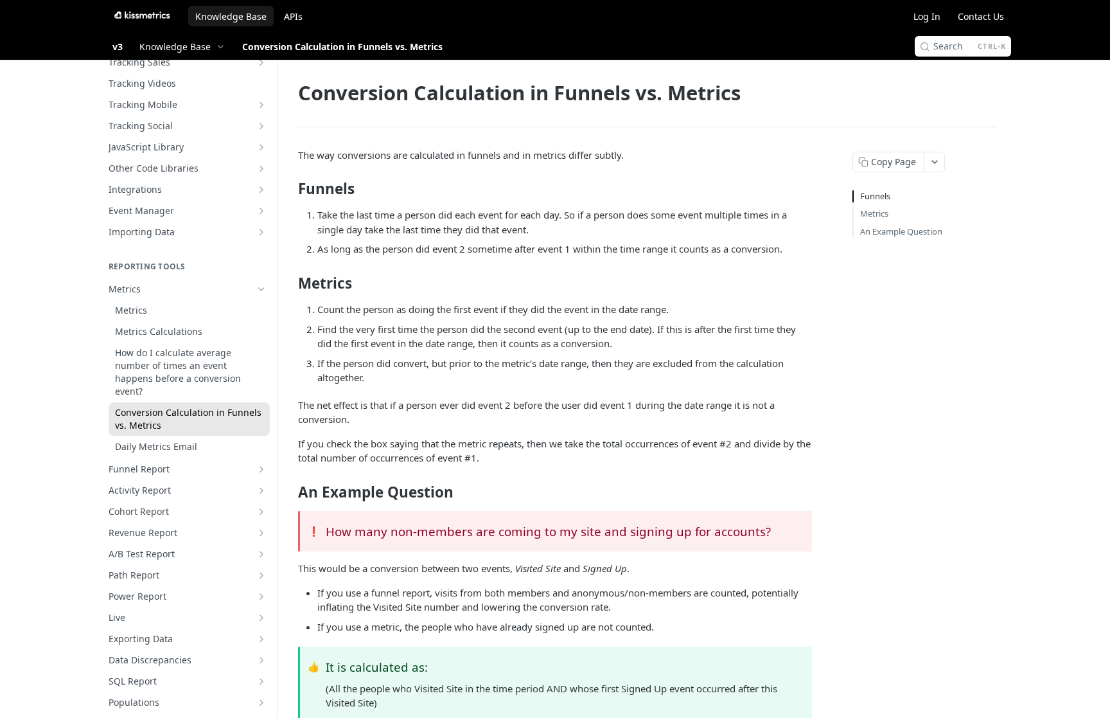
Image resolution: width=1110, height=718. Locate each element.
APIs (293, 16)
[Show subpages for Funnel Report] (261, 469)
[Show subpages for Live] (261, 618)
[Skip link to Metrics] (289, 283)
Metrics (874, 213)
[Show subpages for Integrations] (261, 189)
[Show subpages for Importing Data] (261, 232)
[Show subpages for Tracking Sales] (261, 62)
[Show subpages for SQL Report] (261, 681)
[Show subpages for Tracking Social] (261, 126)
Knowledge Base (231, 16)
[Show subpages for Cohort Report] (261, 512)
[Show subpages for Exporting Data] (261, 639)
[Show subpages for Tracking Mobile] (261, 105)
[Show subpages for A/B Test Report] (261, 554)
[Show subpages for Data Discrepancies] (261, 660)
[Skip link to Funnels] (289, 189)
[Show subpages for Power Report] (261, 596)
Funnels (875, 196)
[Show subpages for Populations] (261, 702)
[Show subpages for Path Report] (261, 575)
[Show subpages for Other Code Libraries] (261, 168)
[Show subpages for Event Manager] (261, 211)
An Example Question (901, 231)
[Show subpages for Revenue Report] (261, 533)
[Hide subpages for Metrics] (261, 289)
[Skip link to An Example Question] (289, 492)
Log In (926, 16)
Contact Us (981, 16)
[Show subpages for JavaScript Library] (261, 147)
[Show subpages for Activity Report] (261, 490)
